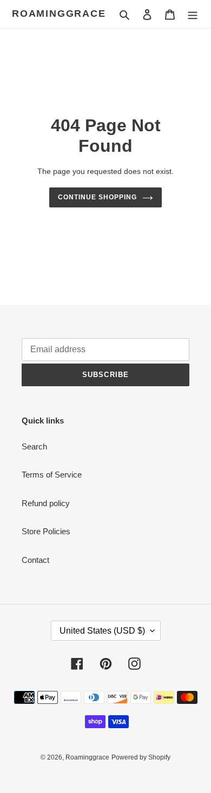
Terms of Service (52, 474)
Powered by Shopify (140, 757)
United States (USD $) (102, 630)
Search (34, 446)
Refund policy (46, 503)
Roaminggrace (59, 13)
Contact (35, 559)
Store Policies (46, 531)
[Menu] (192, 14)
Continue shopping (97, 197)
